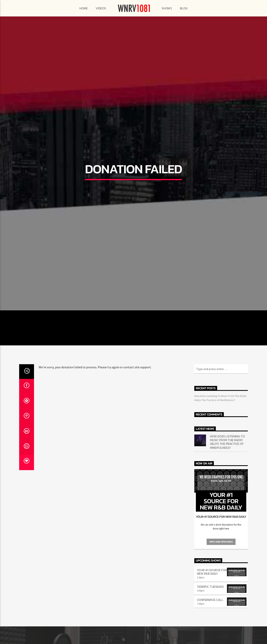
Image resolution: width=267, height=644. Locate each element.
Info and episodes (221, 569)
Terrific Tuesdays (210, 614)
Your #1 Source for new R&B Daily (212, 599)
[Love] (26, 490)
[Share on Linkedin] (26, 460)
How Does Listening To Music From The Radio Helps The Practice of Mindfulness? (227, 469)
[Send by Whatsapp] (26, 475)
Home (83, 8)
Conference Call (210, 627)
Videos (101, 8)
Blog (184, 8)
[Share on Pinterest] (26, 444)
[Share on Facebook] (26, 414)
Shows (167, 8)
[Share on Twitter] (26, 429)
